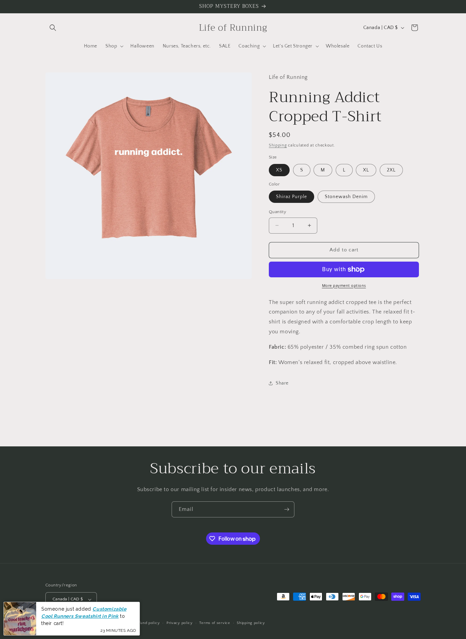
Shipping (278, 145)
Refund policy (147, 623)
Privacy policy (179, 623)
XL (366, 170)
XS (279, 170)
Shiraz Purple (291, 196)
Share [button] (282, 383)
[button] (52, 27)
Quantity (277, 211)
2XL (391, 170)
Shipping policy (251, 623)
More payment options (344, 285)
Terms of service (214, 623)
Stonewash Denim (346, 196)
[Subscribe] (286, 509)
